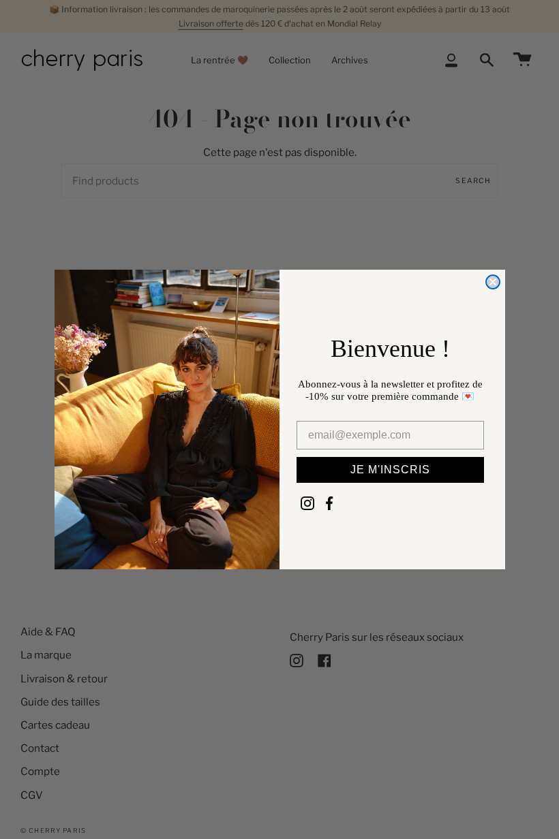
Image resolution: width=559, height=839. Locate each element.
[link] (307, 503)
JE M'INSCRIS (390, 469)
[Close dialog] (493, 282)
